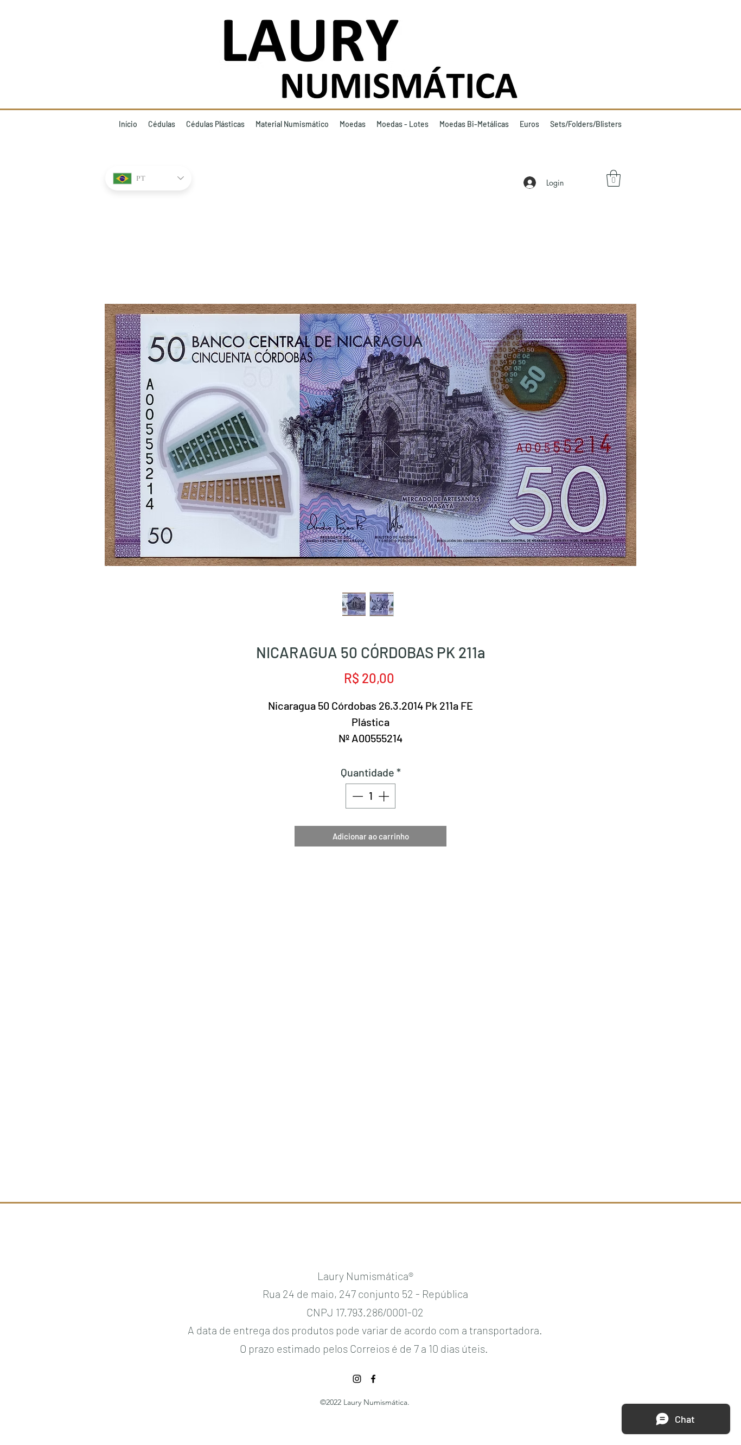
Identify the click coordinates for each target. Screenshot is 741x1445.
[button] (613, 178)
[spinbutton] (370, 796)
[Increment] (384, 796)
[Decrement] (356, 796)
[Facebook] (373, 1378)
